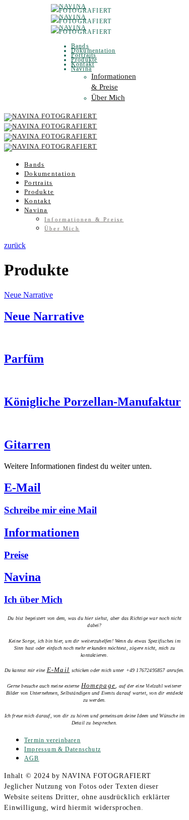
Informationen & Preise (83, 219)
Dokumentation (93, 50)
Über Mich (108, 97)
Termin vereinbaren (52, 740)
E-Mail (58, 669)
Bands (80, 46)
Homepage (98, 685)
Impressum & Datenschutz (62, 749)
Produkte (84, 59)
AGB (31, 758)
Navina (81, 68)
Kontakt (82, 64)
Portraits (84, 55)
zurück (15, 245)
